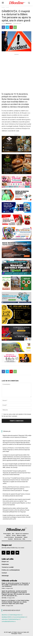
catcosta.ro (5, 619)
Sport (3, 605)
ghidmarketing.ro (14, 619)
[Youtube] (17, 553)
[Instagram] (8, 553)
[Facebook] (3, 27)
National (4, 597)
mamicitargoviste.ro (15, 615)
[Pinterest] (11, 27)
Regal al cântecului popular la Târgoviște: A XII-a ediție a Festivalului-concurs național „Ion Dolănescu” (17, 436)
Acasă (3, 7)
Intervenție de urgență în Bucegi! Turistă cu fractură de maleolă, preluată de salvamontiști (16, 494)
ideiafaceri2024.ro (7, 617)
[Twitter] (7, 27)
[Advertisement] (16, 72)
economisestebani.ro (20, 617)
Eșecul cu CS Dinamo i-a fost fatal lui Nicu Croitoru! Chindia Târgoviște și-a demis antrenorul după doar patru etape (16, 449)
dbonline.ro (8, 23)
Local (7, 7)
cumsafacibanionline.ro (9, 621)
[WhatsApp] (15, 27)
